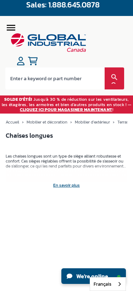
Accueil (12, 122)
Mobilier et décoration (47, 122)
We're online (91, 276)
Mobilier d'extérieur (92, 122)
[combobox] (108, 284)
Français (102, 284)
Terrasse (124, 122)
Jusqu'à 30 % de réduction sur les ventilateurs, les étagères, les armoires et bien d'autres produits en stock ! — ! (67, 104)
